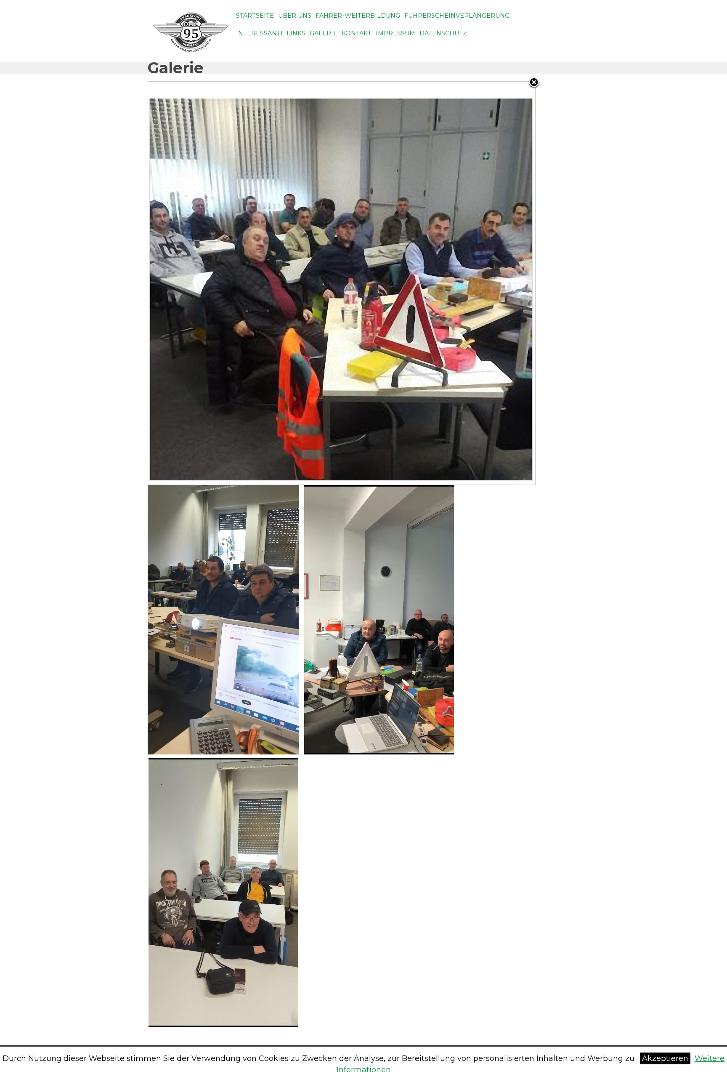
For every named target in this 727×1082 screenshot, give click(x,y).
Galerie (323, 33)
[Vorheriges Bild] (216, 283)
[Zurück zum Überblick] (534, 83)
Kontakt (356, 33)
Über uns (294, 15)
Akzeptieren (665, 1058)
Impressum (395, 33)
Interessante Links (270, 33)
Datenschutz (443, 33)
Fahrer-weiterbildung (358, 15)
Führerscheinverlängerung (456, 15)
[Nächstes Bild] (467, 283)
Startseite (255, 15)
